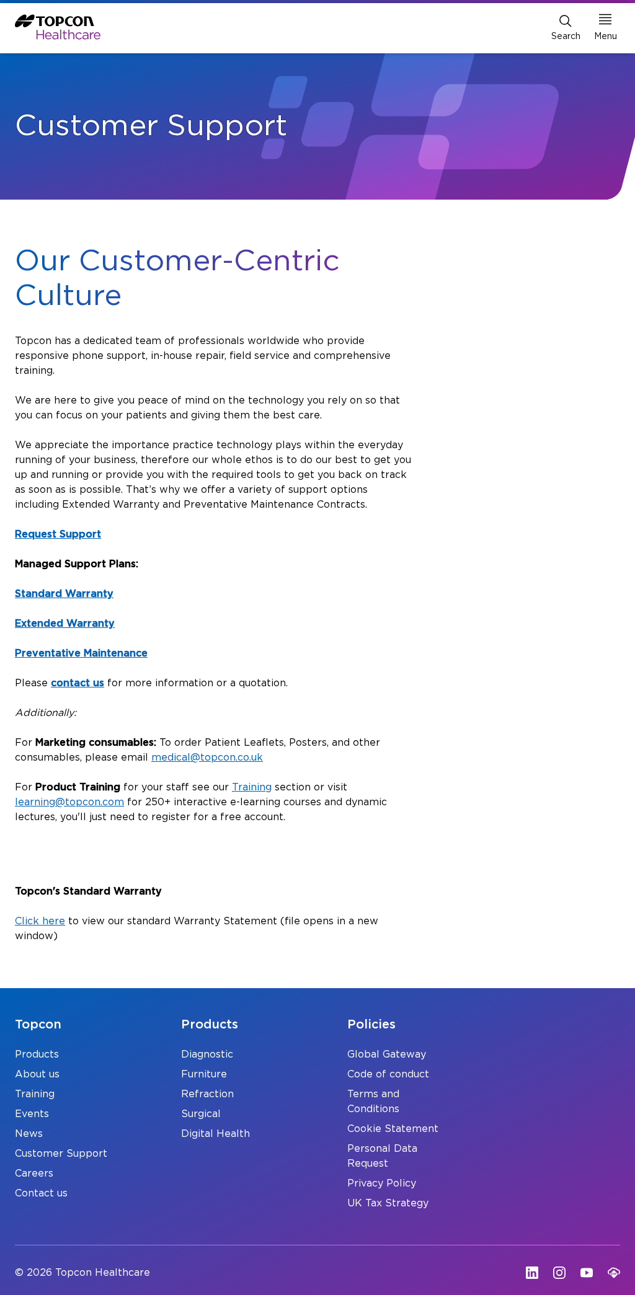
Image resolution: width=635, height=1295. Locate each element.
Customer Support (61, 1154)
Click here (40, 921)
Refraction (207, 1094)
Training (252, 787)
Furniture (204, 1074)
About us (37, 1074)
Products (37, 1054)
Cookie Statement (392, 1129)
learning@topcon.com (69, 802)
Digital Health (215, 1134)
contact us (77, 683)
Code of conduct (388, 1074)
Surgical (201, 1114)
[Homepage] (57, 27)
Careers (34, 1173)
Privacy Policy (381, 1183)
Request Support (58, 534)
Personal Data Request (382, 1156)
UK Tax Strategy (388, 1203)
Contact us (41, 1193)
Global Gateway (386, 1054)
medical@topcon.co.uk (207, 757)
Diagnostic (207, 1054)
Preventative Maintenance (81, 653)
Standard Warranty (64, 594)
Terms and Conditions (373, 1101)
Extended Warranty (65, 624)
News (29, 1134)
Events (32, 1114)
